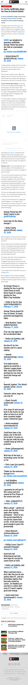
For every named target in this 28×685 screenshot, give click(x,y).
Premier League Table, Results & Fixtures (14, 670)
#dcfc (12, 473)
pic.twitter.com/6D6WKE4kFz (15, 51)
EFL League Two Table (20, 671)
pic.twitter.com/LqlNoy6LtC (15, 540)
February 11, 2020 (11, 306)
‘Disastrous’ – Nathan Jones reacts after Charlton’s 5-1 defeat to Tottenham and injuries (16, 640)
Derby (4, 17)
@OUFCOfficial (10, 216)
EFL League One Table (9, 671)
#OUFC (6, 40)
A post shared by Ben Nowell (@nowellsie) (14, 148)
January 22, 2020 (11, 341)
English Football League (7, 607)
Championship (20, 34)
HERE (7, 272)
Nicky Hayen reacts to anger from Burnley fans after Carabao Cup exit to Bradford (16, 646)
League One (19, 26)
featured (17, 607)
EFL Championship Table (10, 673)
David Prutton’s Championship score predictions (15, 625)
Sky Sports (11, 153)
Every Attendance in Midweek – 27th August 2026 (16, 632)
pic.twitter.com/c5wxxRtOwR (15, 476)
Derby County (14, 605)
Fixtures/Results (21, 673)
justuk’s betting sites (14, 680)
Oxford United (12, 18)
